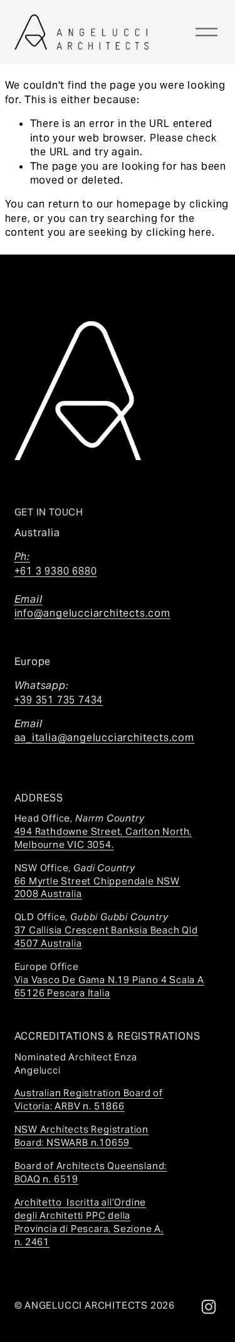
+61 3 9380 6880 (55, 577)
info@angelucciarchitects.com (92, 613)
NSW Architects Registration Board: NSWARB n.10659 (81, 1135)
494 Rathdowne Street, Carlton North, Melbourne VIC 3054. (103, 837)
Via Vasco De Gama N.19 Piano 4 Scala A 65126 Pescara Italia (109, 986)
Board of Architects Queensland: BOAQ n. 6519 (90, 1172)
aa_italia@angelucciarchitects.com (104, 737)
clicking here (178, 232)
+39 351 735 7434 (58, 700)
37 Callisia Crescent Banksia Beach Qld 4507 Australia (106, 936)
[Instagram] (208, 1306)
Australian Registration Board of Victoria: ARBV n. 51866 (89, 1099)
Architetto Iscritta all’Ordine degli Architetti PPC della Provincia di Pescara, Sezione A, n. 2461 (89, 1222)
